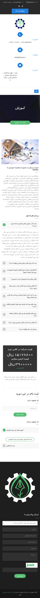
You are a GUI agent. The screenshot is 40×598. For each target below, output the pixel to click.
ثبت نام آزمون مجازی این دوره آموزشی (20, 439)
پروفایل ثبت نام (20, 11)
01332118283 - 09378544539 (12, 2)
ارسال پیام (20, 576)
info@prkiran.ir (30, 2)
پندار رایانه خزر (9, 592)
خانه (24, 122)
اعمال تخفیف (20, 414)
